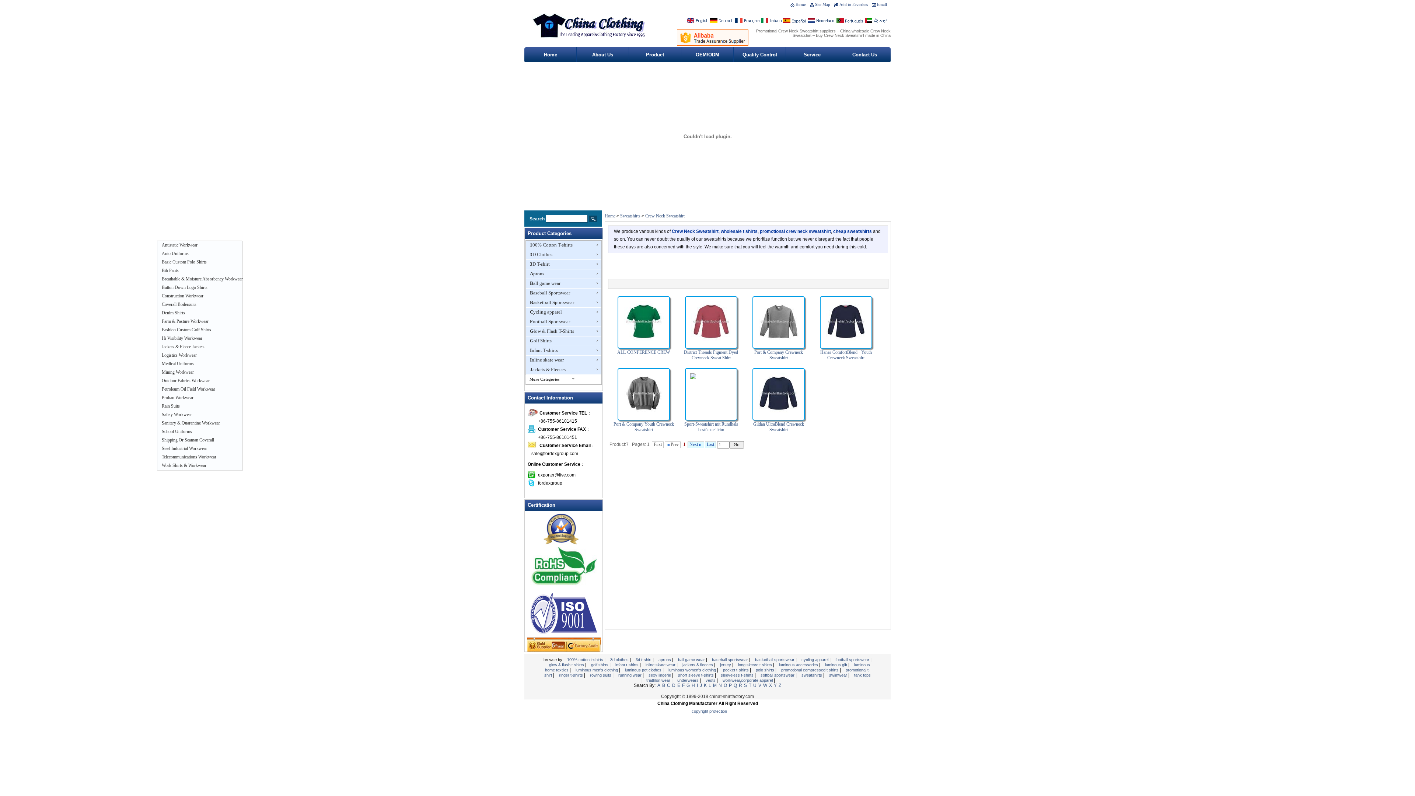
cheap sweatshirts (852, 231)
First (658, 444)
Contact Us (864, 54)
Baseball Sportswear (550, 293)
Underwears (688, 680)
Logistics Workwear (179, 355)
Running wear (630, 675)
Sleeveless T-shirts (738, 675)
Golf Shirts (541, 340)
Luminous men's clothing (597, 670)
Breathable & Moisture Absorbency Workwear (202, 279)
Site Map (822, 4)
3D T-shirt (540, 264)
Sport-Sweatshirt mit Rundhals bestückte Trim (711, 427)
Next (694, 444)
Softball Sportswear (778, 675)
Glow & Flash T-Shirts (552, 331)
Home (801, 4)
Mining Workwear (178, 372)
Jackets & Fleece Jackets (183, 346)
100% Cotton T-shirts (551, 245)
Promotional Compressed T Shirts (810, 670)
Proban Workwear (177, 397)
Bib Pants (170, 270)
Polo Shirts (765, 670)
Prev (674, 444)
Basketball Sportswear (552, 302)
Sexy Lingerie (660, 675)
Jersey (726, 665)
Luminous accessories (799, 665)
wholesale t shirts (739, 231)
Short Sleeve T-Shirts (696, 675)
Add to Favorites (853, 4)
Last (710, 444)
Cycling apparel (546, 312)
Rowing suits (601, 675)
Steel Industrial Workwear (184, 448)
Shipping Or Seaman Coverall (188, 440)
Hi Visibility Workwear (182, 338)
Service (812, 54)
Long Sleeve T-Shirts (755, 665)
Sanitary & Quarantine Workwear (191, 423)
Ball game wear (545, 283)
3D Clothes (541, 254)
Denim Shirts (173, 312)
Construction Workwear (182, 295)
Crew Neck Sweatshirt (665, 216)
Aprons (537, 273)
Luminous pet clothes (644, 670)
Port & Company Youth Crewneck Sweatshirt (644, 427)
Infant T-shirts (544, 350)
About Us (602, 54)
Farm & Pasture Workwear (185, 321)
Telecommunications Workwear (189, 457)
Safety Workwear (177, 414)
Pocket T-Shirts (736, 670)
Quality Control (760, 54)
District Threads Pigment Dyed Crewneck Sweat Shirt (711, 355)
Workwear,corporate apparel (748, 680)
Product (655, 54)
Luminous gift (836, 665)
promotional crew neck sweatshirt (795, 231)
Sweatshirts (630, 216)
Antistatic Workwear (180, 245)
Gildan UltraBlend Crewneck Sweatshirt (778, 427)
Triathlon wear (658, 680)
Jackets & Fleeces (548, 369)
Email (882, 4)
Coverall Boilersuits (179, 304)
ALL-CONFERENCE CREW (643, 352)
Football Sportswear (550, 321)
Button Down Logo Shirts (184, 287)
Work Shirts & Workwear (184, 465)
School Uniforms (177, 431)
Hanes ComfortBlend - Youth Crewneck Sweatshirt (846, 355)
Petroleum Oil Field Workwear (188, 389)
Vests (711, 680)
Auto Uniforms (175, 253)
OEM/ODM (707, 54)
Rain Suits (171, 406)
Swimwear (838, 675)
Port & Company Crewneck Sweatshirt (778, 355)
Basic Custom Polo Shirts (184, 262)
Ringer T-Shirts (571, 675)
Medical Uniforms (178, 363)
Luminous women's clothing (692, 670)
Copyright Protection (709, 711)
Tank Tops (862, 675)
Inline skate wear (547, 360)
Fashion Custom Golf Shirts (186, 329)
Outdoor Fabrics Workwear (186, 380)
